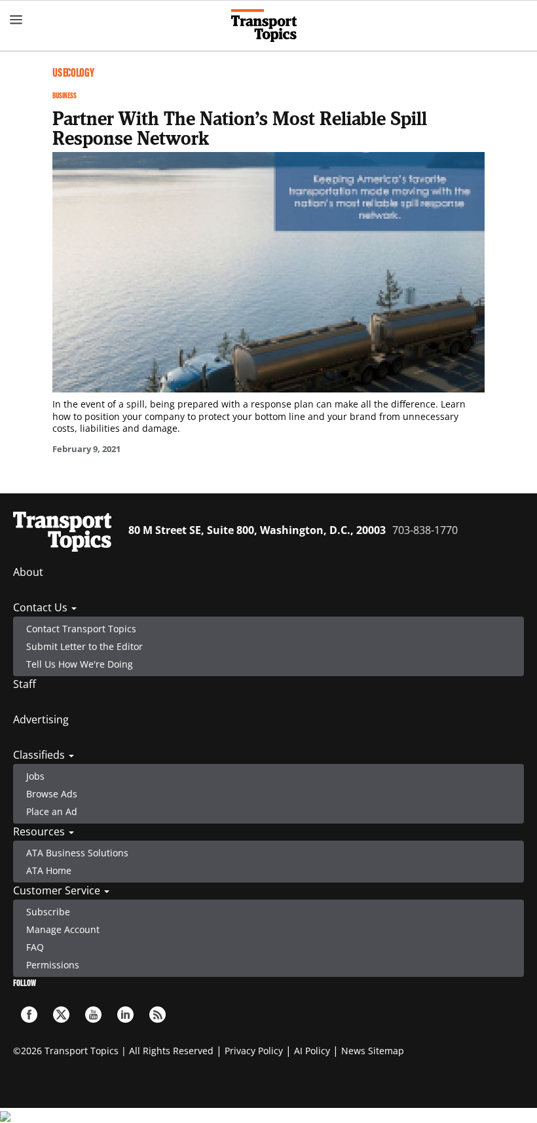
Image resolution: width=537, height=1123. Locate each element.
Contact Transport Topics (81, 628)
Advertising (41, 719)
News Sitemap (372, 1050)
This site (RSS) (157, 1014)
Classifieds (40, 755)
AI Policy (312, 1050)
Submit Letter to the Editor (84, 646)
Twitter (61, 1014)
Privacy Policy (254, 1050)
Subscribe (48, 911)
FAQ (35, 947)
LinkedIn (125, 1014)
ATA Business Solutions (77, 853)
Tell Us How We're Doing (79, 664)
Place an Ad (51, 811)
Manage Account (63, 929)
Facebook (29, 1014)
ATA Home (48, 870)
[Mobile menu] (16, 19)
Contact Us (41, 607)
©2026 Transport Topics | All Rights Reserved (113, 1050)
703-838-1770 (425, 530)
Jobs (35, 776)
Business (64, 95)
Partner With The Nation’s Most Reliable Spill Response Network (239, 127)
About (28, 572)
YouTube (93, 1014)
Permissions (52, 965)
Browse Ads (51, 794)
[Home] (268, 25)
